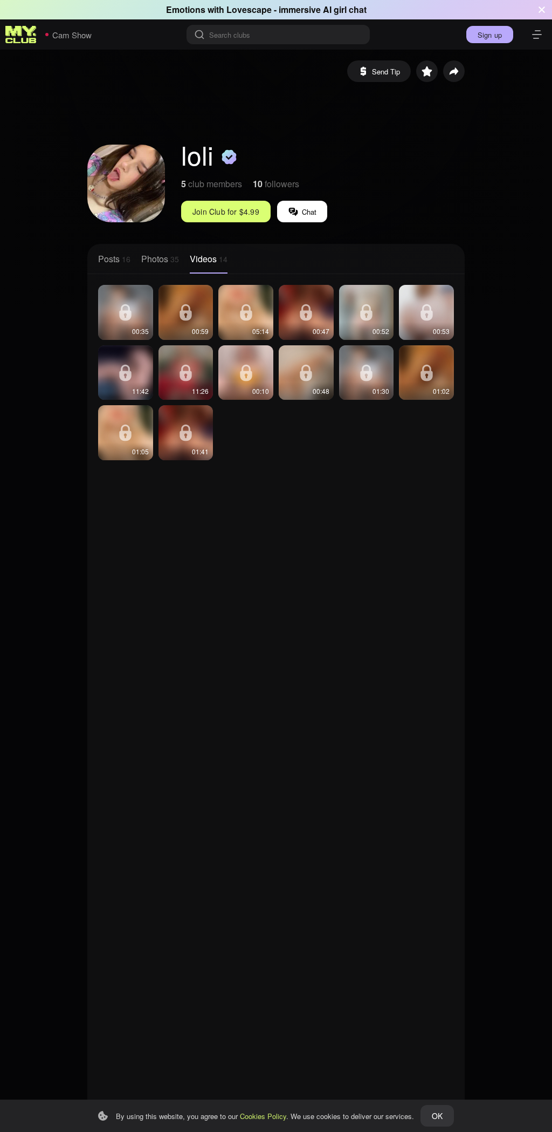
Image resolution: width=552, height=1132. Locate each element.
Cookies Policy (263, 1116)
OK (437, 1115)
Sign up (490, 35)
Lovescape (249, 9)
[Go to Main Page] (21, 34)
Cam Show (72, 34)
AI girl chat (345, 9)
